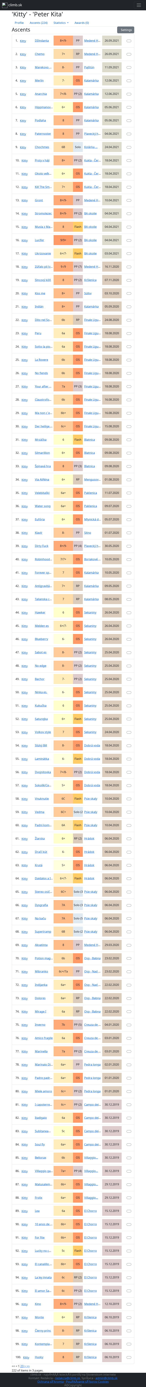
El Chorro (90, 1211)
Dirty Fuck (41, 546)
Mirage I (40, 1011)
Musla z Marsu (45, 227)
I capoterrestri (44, 1105)
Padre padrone (45, 1078)
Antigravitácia (44, 586)
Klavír (38, 533)
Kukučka (40, 705)
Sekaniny (90, 612)
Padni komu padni (47, 825)
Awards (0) (82, 23)
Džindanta (42, 41)
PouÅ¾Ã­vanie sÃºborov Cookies (87, 1382)
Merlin (39, 80)
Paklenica (90, 493)
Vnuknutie (42, 799)
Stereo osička (44, 892)
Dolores (40, 998)
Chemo (40, 54)
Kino (38, 1304)
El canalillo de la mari (49, 1264)
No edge (40, 666)
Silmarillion (42, 453)
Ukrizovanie (43, 253)
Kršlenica (90, 280)
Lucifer (39, 240)
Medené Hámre (94, 41)
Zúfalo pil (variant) (47, 267)
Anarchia (41, 94)
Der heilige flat (45, 426)
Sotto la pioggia (45, 346)
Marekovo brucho (47, 67)
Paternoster (43, 134)
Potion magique (45, 958)
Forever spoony (45, 573)
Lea (37, 1211)
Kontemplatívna (45, 1344)
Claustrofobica (45, 400)
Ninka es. (41, 692)
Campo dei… (92, 1105)
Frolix (38, 1198)
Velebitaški (42, 493)
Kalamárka (91, 80)
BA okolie (90, 213)
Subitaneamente (46, 1131)
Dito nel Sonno (45, 320)
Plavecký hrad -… (95, 134)
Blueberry (41, 639)
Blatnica (89, 440)
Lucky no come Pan (48, 1251)
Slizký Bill (41, 745)
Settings (125, 30)
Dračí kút (41, 852)
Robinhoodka (44, 559)
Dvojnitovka (43, 772)
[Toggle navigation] (139, 5)
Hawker (40, 612)
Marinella (41, 1051)
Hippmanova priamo (49, 107)
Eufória (40, 519)
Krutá (38, 865)
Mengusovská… (94, 479)
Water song (43, 506)
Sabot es (40, 652)
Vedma (39, 812)
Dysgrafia (41, 905)
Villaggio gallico (45, 1171)
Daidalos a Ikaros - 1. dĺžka (53, 878)
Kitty (23, 41)
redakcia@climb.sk (67, 1378)
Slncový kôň (43, 280)
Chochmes (42, 147)
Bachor (40, 679)
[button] (61, 23)
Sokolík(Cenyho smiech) (51, 785)
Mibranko (41, 971)
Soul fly (40, 1144)
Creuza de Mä (93, 1025)
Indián (39, 306)
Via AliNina (42, 479)
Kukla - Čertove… (95, 160)
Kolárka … (91, 147)
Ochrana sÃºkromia (50, 1382)
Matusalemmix (45, 1184)
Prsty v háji (42, 160)
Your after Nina (45, 386)
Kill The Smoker (45, 187)
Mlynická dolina (94, 519)
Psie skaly (90, 799)
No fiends (41, 373)
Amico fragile (44, 1038)
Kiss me (40, 293)
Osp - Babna (92, 958)
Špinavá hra (43, 466)
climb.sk (14, 4)
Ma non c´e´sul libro (48, 413)
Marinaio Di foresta (48, 1064)
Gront (39, 200)
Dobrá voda (92, 745)
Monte (39, 1317)
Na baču (40, 918)
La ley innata (43, 1277)
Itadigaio (41, 1118)
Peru (38, 333)
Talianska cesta (45, 599)
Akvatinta (41, 945)
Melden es (42, 626)
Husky (39, 1357)
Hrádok (89, 838)
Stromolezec (43, 213)
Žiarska (40, 838)
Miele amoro (43, 1091)
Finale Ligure (92, 320)
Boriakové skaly (94, 559)
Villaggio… (91, 1158)
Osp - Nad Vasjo (95, 971)
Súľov (88, 293)
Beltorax (40, 1158)
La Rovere (41, 360)
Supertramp (43, 932)
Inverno (40, 1025)
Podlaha (40, 120)
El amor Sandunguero (49, 1291)
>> (28, 1366)
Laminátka (42, 759)
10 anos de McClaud (48, 1224)
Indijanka (41, 985)
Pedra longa (92, 1064)
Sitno (87, 533)
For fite (40, 1237)
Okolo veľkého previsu (50, 173)
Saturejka (41, 719)
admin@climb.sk (106, 1378)
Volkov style (43, 732)
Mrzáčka (40, 440)
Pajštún (89, 67)
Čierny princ (43, 1331)
